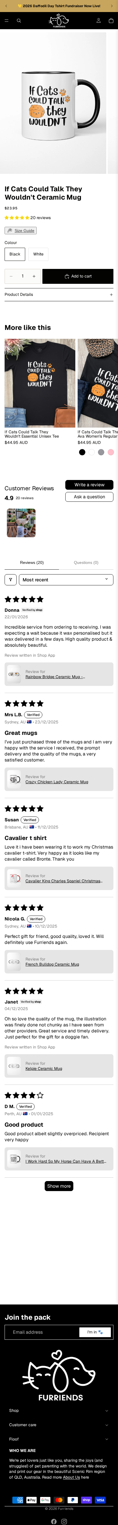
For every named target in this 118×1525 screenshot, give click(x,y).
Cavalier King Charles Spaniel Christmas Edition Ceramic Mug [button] (62, 880)
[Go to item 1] (21, 523)
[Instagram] (64, 1521)
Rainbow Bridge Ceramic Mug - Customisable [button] (54, 676)
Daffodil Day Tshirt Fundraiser (58, 6)
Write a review (89, 485)
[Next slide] (107, 397)
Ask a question (89, 497)
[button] (17, 217)
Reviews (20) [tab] (32, 562)
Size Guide (24, 230)
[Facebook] (53, 1521)
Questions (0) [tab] (86, 562)
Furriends (65, 1508)
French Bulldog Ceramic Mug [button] (52, 964)
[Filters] (11, 579)
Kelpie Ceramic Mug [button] (43, 1068)
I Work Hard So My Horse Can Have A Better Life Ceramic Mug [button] (66, 1161)
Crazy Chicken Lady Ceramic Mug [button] (56, 781)
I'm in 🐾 (95, 1332)
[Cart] (111, 20)
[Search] (19, 20)
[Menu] (6, 20)
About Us (71, 1477)
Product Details (19, 294)
